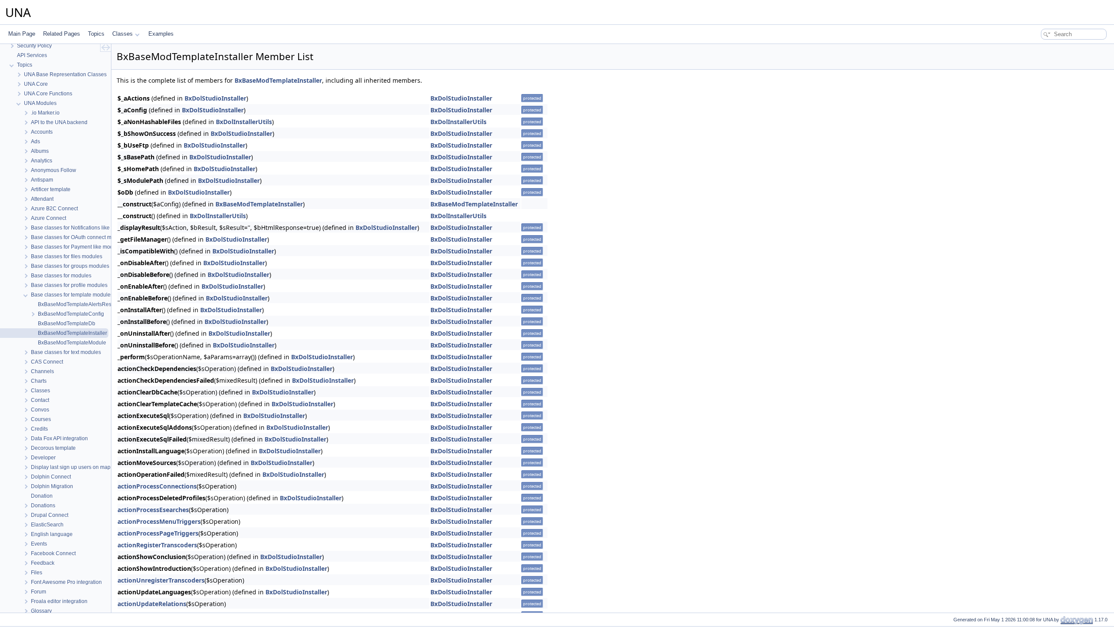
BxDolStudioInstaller (215, 98)
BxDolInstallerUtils (244, 122)
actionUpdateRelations (151, 604)
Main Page (21, 33)
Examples (161, 33)
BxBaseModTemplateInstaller (278, 80)
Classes (122, 33)
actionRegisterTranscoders (157, 545)
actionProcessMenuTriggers (159, 521)
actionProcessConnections (157, 486)
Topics (96, 33)
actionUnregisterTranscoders (161, 580)
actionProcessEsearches (153, 510)
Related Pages (61, 33)
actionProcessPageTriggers (157, 533)
